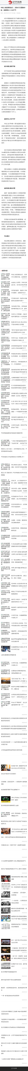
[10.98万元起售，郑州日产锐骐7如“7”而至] (14, 427)
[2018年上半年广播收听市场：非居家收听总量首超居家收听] (14, 886)
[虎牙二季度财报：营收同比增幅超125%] (14, 815)
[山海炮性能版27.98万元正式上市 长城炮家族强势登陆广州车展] (14, 379)
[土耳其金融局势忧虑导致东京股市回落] (14, 752)
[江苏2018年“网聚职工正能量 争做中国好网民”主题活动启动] (14, 1013)
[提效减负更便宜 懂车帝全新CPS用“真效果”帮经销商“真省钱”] (14, 371)
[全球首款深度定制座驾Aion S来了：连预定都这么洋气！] (14, 696)
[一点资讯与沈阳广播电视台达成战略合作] (14, 1061)
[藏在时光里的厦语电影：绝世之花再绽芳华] (14, 910)
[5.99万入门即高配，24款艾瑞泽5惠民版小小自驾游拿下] (14, 316)
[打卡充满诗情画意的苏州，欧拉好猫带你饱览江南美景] (14, 387)
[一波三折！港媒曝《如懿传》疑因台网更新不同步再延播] (14, 958)
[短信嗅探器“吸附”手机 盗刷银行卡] (14, 791)
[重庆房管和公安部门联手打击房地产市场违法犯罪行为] (14, 823)
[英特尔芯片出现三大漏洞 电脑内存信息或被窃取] (14, 1045)
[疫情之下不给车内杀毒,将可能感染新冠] (14, 593)
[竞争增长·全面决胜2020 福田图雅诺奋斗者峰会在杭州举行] (14, 585)
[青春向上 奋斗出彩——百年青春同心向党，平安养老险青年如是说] (14, 451)
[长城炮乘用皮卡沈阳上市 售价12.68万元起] (14, 649)
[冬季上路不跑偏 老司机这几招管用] (14, 570)
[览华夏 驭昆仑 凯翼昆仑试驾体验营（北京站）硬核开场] (14, 395)
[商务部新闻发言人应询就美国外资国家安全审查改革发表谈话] (14, 720)
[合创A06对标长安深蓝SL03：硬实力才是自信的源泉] (14, 403)
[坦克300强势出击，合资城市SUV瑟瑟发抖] (14, 506)
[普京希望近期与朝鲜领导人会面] (14, 807)
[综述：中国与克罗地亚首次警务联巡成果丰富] (14, 839)
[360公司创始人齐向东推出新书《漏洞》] (14, 799)
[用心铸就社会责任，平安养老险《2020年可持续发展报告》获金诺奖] (14, 466)
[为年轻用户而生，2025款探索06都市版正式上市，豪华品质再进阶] (14, 308)
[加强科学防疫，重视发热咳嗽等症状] (14, 530)
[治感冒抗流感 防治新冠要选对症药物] (14, 538)
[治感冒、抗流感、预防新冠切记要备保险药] (14, 522)
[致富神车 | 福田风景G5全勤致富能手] (14, 609)
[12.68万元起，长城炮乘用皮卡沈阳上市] (14, 617)
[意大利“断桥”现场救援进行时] (14, 974)
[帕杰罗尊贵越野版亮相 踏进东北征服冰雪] (14, 641)
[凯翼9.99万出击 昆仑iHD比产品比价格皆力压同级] (14, 324)
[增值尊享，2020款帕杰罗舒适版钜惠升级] (14, 633)
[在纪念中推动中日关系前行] (14, 776)
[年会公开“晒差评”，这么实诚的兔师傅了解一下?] (14, 704)
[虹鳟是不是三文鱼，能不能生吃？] (14, 966)
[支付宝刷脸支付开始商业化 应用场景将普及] (14, 1029)
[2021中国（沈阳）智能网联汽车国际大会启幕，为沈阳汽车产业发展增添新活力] (14, 490)
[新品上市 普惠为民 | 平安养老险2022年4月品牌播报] (14, 474)
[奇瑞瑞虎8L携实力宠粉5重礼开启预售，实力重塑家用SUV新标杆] (14, 356)
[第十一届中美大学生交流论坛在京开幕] (14, 942)
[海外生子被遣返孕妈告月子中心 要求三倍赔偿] (14, 871)
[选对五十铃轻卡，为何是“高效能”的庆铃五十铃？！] (14, 601)
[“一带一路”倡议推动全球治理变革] (14, 997)
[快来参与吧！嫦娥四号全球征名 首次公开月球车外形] (14, 768)
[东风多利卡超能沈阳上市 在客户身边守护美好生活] (14, 419)
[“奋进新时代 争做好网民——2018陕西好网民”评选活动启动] (14, 1021)
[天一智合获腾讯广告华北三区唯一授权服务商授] (14, 562)
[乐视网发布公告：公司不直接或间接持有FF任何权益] (14, 1037)
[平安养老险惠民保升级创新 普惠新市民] (14, 435)
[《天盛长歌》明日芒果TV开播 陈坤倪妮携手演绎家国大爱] (14, 950)
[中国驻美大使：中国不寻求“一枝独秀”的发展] (14, 847)
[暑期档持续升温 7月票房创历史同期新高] (14, 926)
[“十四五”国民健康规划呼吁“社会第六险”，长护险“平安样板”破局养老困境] (14, 443)
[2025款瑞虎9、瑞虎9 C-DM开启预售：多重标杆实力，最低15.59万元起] (14, 292)
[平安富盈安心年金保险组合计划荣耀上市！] (14, 459)
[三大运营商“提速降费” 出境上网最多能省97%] (14, 863)
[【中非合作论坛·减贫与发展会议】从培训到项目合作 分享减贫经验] (14, 831)
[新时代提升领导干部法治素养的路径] (14, 982)
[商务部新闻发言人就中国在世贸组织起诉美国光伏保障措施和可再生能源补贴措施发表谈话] (14, 728)
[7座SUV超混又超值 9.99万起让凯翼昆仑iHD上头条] (14, 332)
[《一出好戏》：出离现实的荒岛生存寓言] (14, 902)
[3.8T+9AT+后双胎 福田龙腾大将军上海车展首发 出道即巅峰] (14, 554)
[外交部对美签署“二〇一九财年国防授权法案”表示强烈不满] (14, 744)
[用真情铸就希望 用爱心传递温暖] (14, 879)
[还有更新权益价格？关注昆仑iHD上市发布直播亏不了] (14, 348)
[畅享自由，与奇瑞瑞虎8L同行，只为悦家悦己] (14, 363)
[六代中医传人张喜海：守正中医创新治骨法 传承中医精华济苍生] (14, 625)
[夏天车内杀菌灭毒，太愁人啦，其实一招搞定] (14, 577)
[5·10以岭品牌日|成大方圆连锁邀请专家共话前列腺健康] (14, 546)
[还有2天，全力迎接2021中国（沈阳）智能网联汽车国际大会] (14, 482)
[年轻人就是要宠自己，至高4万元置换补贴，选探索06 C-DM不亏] (14, 276)
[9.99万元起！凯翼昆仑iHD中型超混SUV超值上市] (14, 340)
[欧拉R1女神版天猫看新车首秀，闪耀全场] (14, 688)
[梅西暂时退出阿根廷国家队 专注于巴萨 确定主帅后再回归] (14, 918)
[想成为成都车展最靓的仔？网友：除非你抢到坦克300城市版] (14, 514)
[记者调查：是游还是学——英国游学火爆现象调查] (14, 783)
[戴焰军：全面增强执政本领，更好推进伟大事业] (14, 989)
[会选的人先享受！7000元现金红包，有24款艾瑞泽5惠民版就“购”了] (14, 284)
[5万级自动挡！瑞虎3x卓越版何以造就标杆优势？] (14, 300)
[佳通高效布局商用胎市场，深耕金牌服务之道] (14, 673)
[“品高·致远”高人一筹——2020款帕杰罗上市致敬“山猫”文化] (14, 680)
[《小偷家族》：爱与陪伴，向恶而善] (14, 894)
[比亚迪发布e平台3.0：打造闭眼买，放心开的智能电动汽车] (14, 498)
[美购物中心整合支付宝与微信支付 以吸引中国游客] (14, 1053)
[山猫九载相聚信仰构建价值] (14, 657)
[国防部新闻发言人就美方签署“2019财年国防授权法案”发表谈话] (14, 736)
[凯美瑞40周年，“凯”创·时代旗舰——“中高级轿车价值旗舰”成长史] (14, 411)
